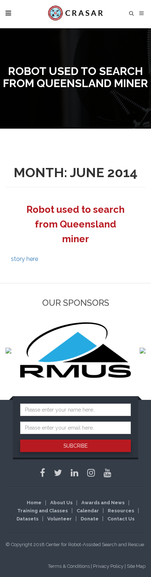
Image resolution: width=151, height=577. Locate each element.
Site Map (136, 566)
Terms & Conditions (69, 566)
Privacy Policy (108, 566)
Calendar (88, 510)
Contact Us (121, 519)
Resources (121, 510)
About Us (61, 502)
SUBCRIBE (75, 446)
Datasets (27, 519)
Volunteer (59, 519)
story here (24, 258)
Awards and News (103, 502)
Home (34, 502)
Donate (90, 519)
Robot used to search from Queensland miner (75, 224)
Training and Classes (42, 510)
